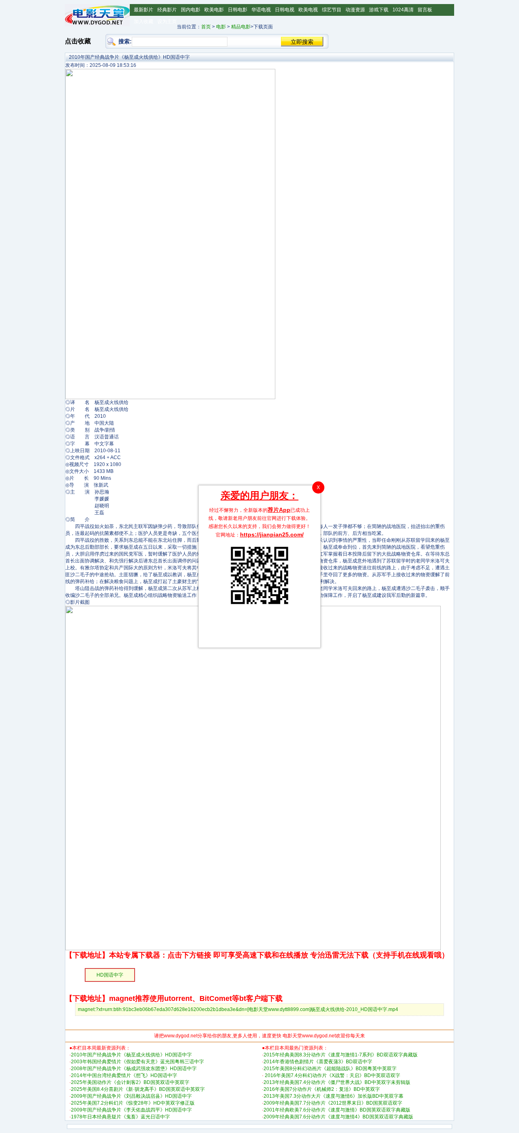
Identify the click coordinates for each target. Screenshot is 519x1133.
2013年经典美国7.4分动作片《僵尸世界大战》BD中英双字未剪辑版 (337, 1082)
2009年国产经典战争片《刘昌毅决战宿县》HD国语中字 (131, 1096)
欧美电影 (214, 10)
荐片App (279, 510)
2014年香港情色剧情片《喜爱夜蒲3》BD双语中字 (318, 1062)
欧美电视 (308, 10)
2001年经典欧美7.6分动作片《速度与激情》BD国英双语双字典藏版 (337, 1110)
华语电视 (261, 10)
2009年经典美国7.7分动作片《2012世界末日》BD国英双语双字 (333, 1103)
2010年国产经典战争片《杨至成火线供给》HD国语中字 (131, 1055)
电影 (221, 27)
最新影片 (143, 10)
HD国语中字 (110, 975)
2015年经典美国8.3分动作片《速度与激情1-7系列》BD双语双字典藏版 (341, 1055)
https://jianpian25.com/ (272, 534)
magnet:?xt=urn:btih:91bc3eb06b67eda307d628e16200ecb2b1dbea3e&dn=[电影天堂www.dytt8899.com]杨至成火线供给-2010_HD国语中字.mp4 (238, 1009)
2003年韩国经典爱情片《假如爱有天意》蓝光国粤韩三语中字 (137, 1062)
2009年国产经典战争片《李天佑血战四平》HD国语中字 (131, 1110)
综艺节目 (331, 10)
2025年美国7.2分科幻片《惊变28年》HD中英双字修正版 (133, 1103)
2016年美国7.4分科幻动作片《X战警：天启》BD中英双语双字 (332, 1075)
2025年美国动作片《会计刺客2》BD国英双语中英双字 (130, 1082)
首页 (206, 27)
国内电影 (190, 10)
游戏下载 (378, 10)
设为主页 (167, 21)
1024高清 (403, 10)
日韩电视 (284, 10)
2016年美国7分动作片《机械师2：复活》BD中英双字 (322, 1089)
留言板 (425, 10)
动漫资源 (355, 10)
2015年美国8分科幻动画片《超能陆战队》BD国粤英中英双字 (330, 1068)
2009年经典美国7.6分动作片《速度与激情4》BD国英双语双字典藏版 (338, 1117)
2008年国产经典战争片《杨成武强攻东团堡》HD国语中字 (134, 1068)
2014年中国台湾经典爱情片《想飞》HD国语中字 (124, 1075)
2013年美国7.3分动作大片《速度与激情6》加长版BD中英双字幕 (333, 1096)
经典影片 (167, 10)
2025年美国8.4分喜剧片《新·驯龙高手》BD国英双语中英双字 (138, 1089)
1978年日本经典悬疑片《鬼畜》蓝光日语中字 (120, 1117)
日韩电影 (237, 10)
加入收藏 (143, 21)
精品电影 (241, 27)
